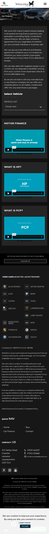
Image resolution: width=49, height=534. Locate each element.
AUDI (10, 294)
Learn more (24, 523)
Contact (29, 431)
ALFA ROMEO (14, 287)
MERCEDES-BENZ (13, 323)
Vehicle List (10, 102)
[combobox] (24, 106)
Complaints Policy (31, 409)
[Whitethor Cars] (24, 4)
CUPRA (11, 301)
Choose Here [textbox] (10, 106)
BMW (32, 294)
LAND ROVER (36, 315)
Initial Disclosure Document (12, 409)
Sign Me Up (25, 261)
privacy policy (33, 478)
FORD (33, 301)
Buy (28, 427)
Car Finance (9, 431)
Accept (25, 526)
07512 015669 (33, 453)
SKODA (33, 330)
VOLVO (33, 337)
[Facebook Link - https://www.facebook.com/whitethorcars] (4, 470)
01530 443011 (33, 450)
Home (6, 427)
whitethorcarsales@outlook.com (37, 456)
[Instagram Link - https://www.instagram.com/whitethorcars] (10, 470)
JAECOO (12, 308)
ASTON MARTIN (37, 287)
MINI (32, 323)
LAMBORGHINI (37, 308)
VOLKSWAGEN (14, 337)
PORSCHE (12, 330)
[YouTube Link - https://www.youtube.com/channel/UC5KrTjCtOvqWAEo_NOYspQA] (15, 470)
